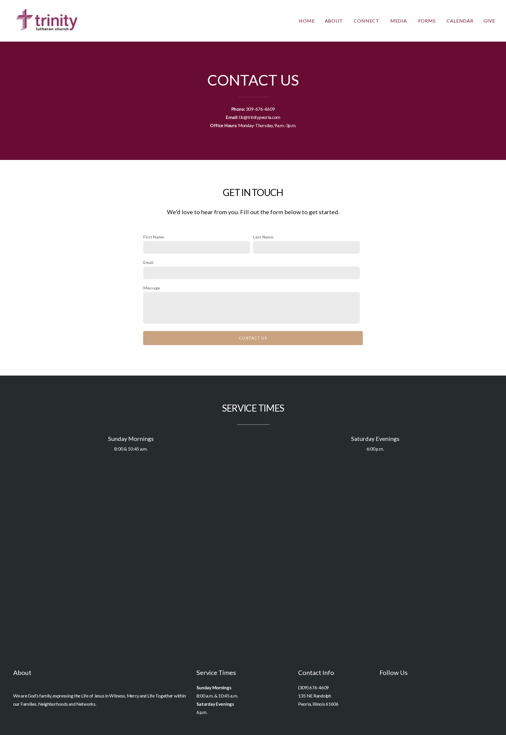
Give (489, 20)
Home (306, 20)
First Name (153, 236)
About (334, 20)
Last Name (263, 236)
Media (399, 20)
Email (148, 262)
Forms (427, 20)
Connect (367, 20)
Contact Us (253, 338)
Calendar (460, 20)
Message (151, 287)
